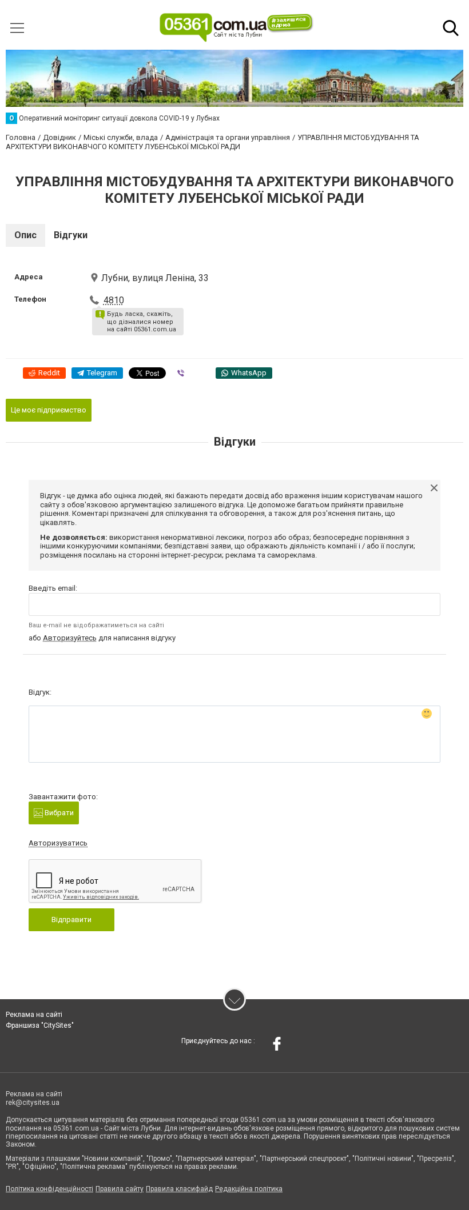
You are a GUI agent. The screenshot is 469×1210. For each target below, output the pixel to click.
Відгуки (71, 235)
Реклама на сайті (34, 1015)
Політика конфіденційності (49, 1189)
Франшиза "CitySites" (40, 1025)
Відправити (71, 919)
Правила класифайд (179, 1189)
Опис (25, 235)
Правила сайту (120, 1189)
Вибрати (58, 812)
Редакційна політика (249, 1189)
